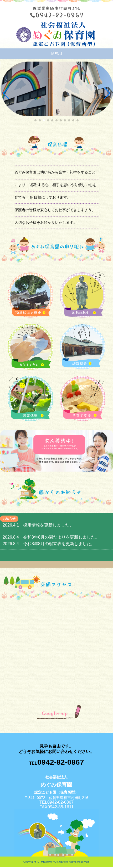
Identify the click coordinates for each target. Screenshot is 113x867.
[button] (6, 93)
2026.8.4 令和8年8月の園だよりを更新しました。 (51, 537)
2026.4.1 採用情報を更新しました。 (38, 525)
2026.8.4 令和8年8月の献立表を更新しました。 (49, 543)
